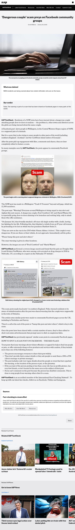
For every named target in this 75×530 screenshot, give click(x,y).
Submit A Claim (67, 7)
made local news (20, 309)
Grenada (56, 138)
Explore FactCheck (7, 440)
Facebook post (9, 129)
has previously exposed (23, 337)
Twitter (50, 380)
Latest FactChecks (20, 7)
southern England (8, 138)
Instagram (61, 380)
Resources (31, 7)
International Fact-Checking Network (53, 377)
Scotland (21, 138)
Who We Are (50, 7)
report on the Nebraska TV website (39, 254)
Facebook (43, 380)
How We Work (40, 7)
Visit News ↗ (5, 492)
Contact (58, 7)
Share (70, 420)
